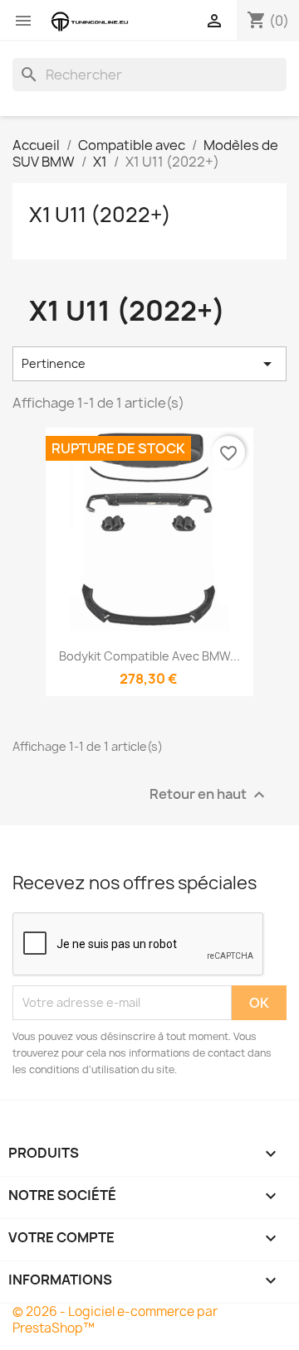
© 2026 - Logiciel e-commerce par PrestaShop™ (115, 1320)
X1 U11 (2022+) (100, 215)
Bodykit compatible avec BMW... (149, 656)
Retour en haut (209, 794)
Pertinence (149, 364)
